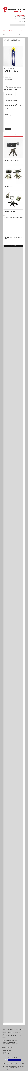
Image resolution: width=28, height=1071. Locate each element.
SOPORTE (11, 508)
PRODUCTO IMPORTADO (11, 894)
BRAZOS (11, 295)
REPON (11, 717)
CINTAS (11, 260)
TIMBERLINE (12, 889)
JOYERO (14, 539)
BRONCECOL (12, 811)
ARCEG (11, 767)
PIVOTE (11, 359)
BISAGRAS (8, 341)
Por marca (15, 89)
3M (10, 749)
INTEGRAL (11, 383)
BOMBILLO (12, 622)
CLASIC (11, 733)
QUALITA (11, 824)
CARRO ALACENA (16, 574)
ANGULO (11, 990)
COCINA (11, 312)
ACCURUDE (12, 713)
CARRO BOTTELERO (15, 571)
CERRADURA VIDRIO (14, 436)
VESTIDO (14, 537)
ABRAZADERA (15, 1018)
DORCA (11, 771)
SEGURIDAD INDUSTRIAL (11, 697)
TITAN (11, 954)
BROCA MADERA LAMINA (14, 657)
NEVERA (11, 346)
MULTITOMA (12, 616)
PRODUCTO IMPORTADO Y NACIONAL (13, 741)
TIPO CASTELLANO (13, 348)
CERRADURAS (9, 416)
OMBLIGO (11, 429)
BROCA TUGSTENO (15, 649)
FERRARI (11, 802)
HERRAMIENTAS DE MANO (11, 627)
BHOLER (11, 704)
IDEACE (7, 271)
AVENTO (11, 804)
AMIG (11, 901)
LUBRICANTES (8, 695)
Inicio (5, 39)
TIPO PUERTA (12, 389)
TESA (10, 880)
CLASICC (11, 856)
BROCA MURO (15, 642)
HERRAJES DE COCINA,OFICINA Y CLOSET (12, 298)
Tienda (7, 39)
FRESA (11, 981)
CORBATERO (12, 521)
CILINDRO (11, 418)
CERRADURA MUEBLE (13, 443)
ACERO (11, 355)
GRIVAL (11, 935)
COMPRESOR (12, 686)
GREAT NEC (12, 946)
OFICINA (11, 301)
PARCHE (11, 387)
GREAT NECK (12, 710)
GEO (10, 756)
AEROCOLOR (12, 917)
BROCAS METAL (13, 638)
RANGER (11, 906)
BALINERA (12, 409)
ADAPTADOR (12, 525)
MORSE (11, 747)
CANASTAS (15, 579)
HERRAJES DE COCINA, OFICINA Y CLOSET (11, 499)
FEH (10, 860)
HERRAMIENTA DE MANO (11, 317)
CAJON (11, 427)
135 (13, 400)
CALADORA (12, 323)
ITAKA (11, 719)
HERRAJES (8, 286)
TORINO (11, 851)
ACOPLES (11, 680)
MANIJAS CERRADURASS (13, 470)
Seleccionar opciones (21, 160)
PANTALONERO (16, 541)
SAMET (11, 800)
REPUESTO (15, 330)
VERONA (11, 735)
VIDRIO (11, 357)
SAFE (11, 753)
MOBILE (11, 867)
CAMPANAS (15, 581)
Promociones (10, 1065)
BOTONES (12, 620)
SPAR (11, 730)
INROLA (11, 847)
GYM (10, 833)
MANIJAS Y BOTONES (10, 667)
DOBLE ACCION (13, 396)
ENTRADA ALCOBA (13, 453)
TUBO (11, 506)
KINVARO (11, 798)
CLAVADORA (12, 339)
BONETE (11, 978)
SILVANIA (11, 818)
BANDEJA (14, 592)
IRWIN (10, 89)
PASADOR (12, 291)
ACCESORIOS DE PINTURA (11, 673)
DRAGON (11, 726)
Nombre (7, 110)
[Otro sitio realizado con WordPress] (14, 12)
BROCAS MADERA (16, 660)
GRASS (11, 858)
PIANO (11, 363)
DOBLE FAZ (15, 266)
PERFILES (11, 513)
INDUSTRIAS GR (13, 807)
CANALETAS (12, 609)
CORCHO (11, 996)
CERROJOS (12, 473)
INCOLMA (11, 793)
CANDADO (7, 273)
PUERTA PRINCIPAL (14, 455)
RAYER (11, 897)
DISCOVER (7, 251)
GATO (11, 862)
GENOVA (11, 836)
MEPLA (11, 844)
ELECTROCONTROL (13, 887)
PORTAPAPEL (15, 552)
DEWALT (11, 939)
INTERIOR (12, 380)
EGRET (11, 778)
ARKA (11, 871)
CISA (11, 780)
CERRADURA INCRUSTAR (11, 491)
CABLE (11, 618)
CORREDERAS (15, 303)
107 (13, 403)
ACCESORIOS (12, 306)
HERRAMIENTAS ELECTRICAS (11, 683)
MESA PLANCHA (16, 534)
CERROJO (11, 494)
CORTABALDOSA (13, 335)
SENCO (11, 913)
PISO (10, 361)
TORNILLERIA (8, 278)
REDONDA (12, 352)
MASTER (11, 751)
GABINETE (12, 392)
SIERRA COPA (12, 1007)
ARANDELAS (12, 985)
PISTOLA (11, 976)
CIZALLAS (11, 629)
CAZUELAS (12, 669)
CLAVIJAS (11, 605)
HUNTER (11, 706)
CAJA (10, 613)
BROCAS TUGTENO (14, 636)
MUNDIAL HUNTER (13, 787)
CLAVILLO (11, 961)
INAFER (11, 831)
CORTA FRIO (12, 337)
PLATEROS (14, 554)
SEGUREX (11, 776)
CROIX (11, 760)
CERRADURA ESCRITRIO (13, 487)
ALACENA (14, 590)
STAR (10, 869)
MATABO (11, 842)
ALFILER (11, 998)
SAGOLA (11, 813)
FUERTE (11, 882)
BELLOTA (11, 708)
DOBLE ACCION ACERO (13, 366)
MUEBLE (11, 412)
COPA (11, 1010)
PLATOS (14, 548)
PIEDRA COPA (12, 258)
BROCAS (11, 640)
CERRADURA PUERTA (13, 483)
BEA (10, 744)
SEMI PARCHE (13, 350)
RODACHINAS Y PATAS (10, 496)
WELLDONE (12, 928)
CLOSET (11, 310)
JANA (10, 816)
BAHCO (11, 933)
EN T (10, 394)
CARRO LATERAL (16, 568)
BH (10, 829)
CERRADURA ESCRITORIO (11, 479)
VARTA (11, 769)
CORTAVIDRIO (12, 332)
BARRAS (11, 523)
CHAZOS (11, 972)
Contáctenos (16, 1065)
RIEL (10, 511)
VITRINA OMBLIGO (13, 434)
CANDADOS (8, 275)
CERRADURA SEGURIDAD (11, 450)
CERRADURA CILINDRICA (13, 446)
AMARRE (11, 994)
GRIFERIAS (7, 678)
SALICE (11, 840)
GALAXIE (11, 791)
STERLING (11, 728)
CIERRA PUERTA (13, 423)
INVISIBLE (11, 378)
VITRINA (11, 425)
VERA (11, 827)
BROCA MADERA (16, 654)
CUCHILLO (14, 328)
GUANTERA (12, 432)
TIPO (5, 74)
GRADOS (11, 398)
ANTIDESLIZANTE (16, 269)
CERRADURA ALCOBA (13, 462)
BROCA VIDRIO (15, 652)
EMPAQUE (14, 264)
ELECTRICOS (8, 594)
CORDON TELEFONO (15, 599)
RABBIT (11, 762)
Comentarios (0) (9, 94)
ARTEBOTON (12, 809)
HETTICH (11, 853)
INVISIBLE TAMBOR (13, 376)
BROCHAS (12, 676)
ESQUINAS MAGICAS (15, 559)
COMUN (11, 414)
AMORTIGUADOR (16, 588)
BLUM (11, 904)
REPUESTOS (15, 690)
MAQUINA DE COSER (14, 369)
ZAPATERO (15, 530)
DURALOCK (12, 702)
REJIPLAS (11, 782)
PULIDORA (12, 319)
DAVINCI (11, 941)
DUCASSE (11, 724)
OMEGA (11, 385)
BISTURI (8, 40)
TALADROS (12, 321)
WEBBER (11, 343)
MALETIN (11, 372)
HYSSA (11, 722)
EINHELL (7, 249)
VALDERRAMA (12, 915)
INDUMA (11, 873)
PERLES (11, 784)
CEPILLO (11, 631)
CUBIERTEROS (15, 562)
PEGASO (11, 796)
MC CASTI (11, 899)
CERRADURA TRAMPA (14, 467)
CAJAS (11, 611)
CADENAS (11, 284)
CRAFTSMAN (12, 944)
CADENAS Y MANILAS (10, 282)
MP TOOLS (12, 937)
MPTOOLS (12, 956)
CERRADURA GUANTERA (13, 476)
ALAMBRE (11, 625)
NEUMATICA (12, 693)
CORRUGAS (12, 289)
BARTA (11, 876)
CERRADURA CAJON (14, 465)
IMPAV (11, 884)
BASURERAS (15, 583)
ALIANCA (11, 849)
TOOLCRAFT (12, 820)
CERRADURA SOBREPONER (11, 439)
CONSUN (11, 864)
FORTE (11, 908)
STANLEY (12, 910)
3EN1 (10, 948)
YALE (11, 878)
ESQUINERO (15, 556)
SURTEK (11, 891)
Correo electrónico (8, 114)
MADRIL (11, 1005)
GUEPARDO (12, 789)
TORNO (14, 545)
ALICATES (12, 665)
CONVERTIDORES (16, 602)
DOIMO (11, 838)
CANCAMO (12, 280)
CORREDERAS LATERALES (11, 518)
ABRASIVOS (8, 255)
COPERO (14, 308)
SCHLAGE (12, 764)
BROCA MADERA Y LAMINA (14, 645)
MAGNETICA (12, 1003)
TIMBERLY (11, 924)
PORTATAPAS (15, 550)
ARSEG (7, 253)
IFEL (10, 930)
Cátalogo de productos (18, 1063)
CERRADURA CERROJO (13, 458)
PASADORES (12, 293)
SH (10, 822)
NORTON (11, 737)
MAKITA (11, 926)
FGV (10, 715)
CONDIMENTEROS (14, 565)
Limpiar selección (8, 79)
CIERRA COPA (12, 983)
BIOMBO (11, 407)
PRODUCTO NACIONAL (13, 951)
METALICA (11, 1016)
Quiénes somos (9, 1063)
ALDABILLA (12, 1001)
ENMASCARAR (15, 262)
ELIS (10, 758)
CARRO (14, 576)
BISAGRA (11, 405)
